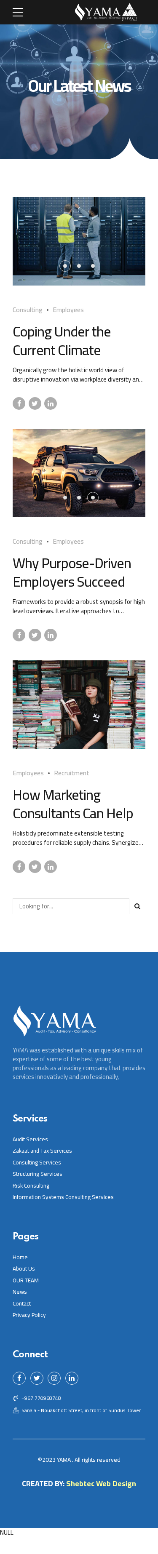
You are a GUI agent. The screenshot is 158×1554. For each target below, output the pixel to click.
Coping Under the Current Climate (62, 340)
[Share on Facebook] (19, 403)
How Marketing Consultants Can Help (73, 803)
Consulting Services (37, 1162)
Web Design (116, 1483)
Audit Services (30, 1139)
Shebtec (80, 1483)
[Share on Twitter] (35, 403)
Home (20, 1257)
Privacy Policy (29, 1314)
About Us (24, 1268)
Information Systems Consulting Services (63, 1196)
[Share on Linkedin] (50, 403)
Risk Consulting (31, 1185)
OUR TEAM (26, 1280)
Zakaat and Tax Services (42, 1150)
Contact (22, 1303)
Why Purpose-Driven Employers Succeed (72, 572)
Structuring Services (37, 1173)
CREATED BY (42, 1483)
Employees (68, 309)
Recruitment (71, 772)
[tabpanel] (79, 241)
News (20, 1291)
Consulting (28, 309)
